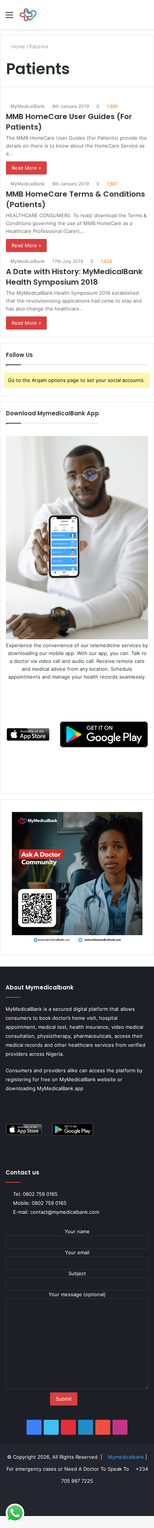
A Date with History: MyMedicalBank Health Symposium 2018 (74, 276)
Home (18, 46)
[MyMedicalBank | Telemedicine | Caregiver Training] (28, 14)
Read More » (26, 168)
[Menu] (9, 17)
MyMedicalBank (29, 106)
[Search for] (144, 17)
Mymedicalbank (129, 1457)
